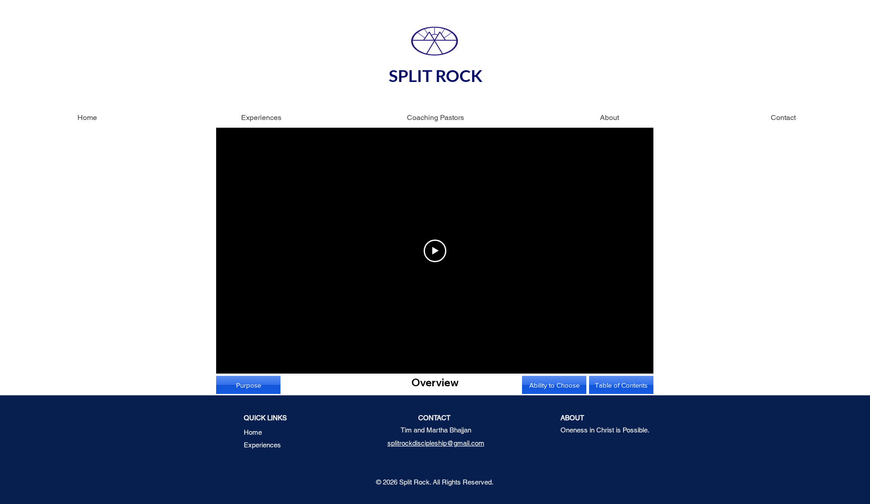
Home (253, 432)
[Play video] (435, 251)
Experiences (262, 445)
